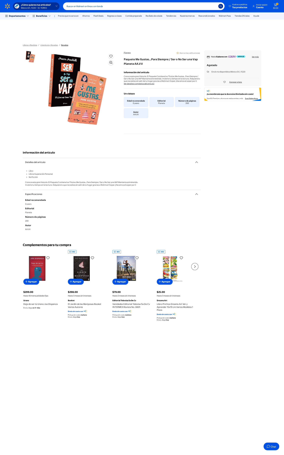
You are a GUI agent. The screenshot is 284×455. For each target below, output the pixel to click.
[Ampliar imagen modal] (111, 62)
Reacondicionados (207, 16)
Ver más (255, 57)
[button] (238, 6)
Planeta (127, 52)
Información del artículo (39, 152)
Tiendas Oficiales (242, 16)
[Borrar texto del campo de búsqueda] (213, 6)
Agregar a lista (235, 82)
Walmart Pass (225, 16)
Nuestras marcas (187, 16)
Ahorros (86, 16)
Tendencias (171, 16)
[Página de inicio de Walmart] (7, 6)
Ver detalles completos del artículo (139, 83)
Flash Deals (98, 16)
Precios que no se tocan (68, 16)
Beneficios (41, 15)
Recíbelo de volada (154, 16)
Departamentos (17, 15)
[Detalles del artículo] (196, 162)
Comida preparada (133, 16)
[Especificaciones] (196, 194)
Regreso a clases (114, 16)
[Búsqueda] (220, 6)
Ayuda (256, 16)
